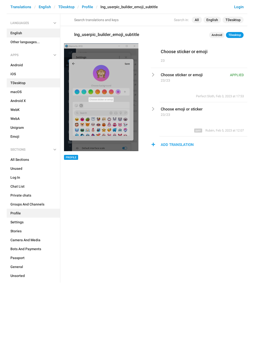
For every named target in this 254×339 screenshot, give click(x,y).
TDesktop (66, 7)
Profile (87, 7)
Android (217, 35)
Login (239, 7)
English (45, 7)
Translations (20, 7)
